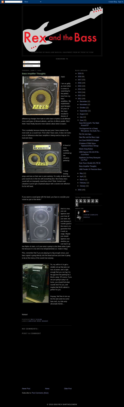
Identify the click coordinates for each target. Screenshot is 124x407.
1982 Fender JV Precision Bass (90, 169)
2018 (80, 77)
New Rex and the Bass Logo (89, 137)
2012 (80, 95)
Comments (29, 66)
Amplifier (32, 321)
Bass (39, 321)
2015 (80, 86)
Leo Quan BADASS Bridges (89, 140)
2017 (80, 80)
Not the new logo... (85, 134)
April (81, 176)
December (83, 101)
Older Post (68, 388)
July (81, 117)
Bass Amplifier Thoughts (87, 166)
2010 (80, 190)
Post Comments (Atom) (40, 393)
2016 (80, 83)
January (83, 186)
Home (47, 388)
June (82, 120)
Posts (27, 62)
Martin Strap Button (86, 149)
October (83, 108)
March (82, 180)
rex (87, 211)
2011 (80, 99)
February (83, 183)
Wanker (45, 321)
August (82, 114)
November (83, 104)
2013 (80, 92)
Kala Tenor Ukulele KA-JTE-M (89, 163)
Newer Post (26, 388)
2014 (80, 89)
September (84, 111)
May (81, 173)
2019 (80, 73)
